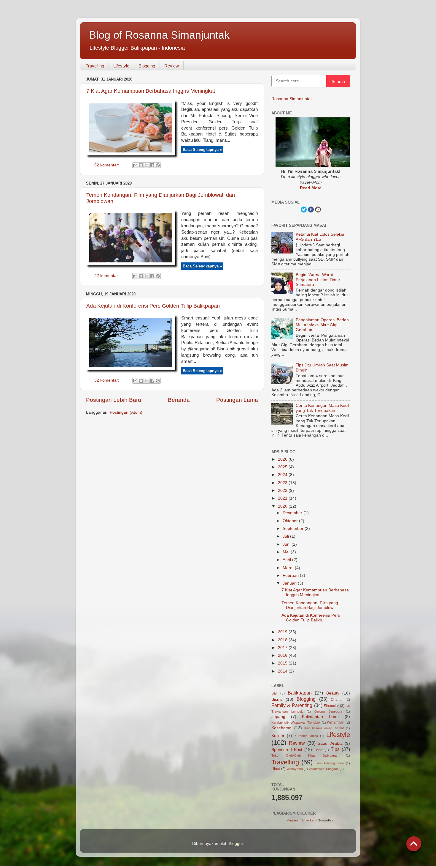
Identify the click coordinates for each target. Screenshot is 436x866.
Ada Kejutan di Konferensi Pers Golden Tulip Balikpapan (153, 306)
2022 (283, 490)
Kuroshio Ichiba (306, 736)
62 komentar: (107, 165)
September (294, 528)
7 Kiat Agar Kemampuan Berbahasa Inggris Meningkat (150, 91)
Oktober (291, 521)
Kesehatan (281, 728)
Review (171, 65)
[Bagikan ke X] (146, 165)
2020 (283, 506)
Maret (289, 568)
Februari (291, 575)
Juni (287, 544)
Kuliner (277, 735)
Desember (293, 513)
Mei (287, 552)
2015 (283, 663)
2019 (283, 632)
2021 (283, 498)
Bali (274, 693)
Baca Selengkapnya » (202, 149)
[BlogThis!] (141, 165)
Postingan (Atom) (126, 412)
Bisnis (276, 699)
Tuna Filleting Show (329, 763)
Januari (290, 583)
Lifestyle (121, 65)
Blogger (236, 843)
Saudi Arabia (330, 743)
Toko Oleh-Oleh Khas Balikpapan (304, 755)
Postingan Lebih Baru (113, 400)
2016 (283, 655)
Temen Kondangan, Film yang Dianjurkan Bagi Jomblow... (309, 605)
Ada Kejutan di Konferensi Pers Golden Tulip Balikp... (310, 617)
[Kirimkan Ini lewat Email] (135, 165)
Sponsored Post (286, 749)
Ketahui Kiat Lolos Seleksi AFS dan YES (320, 236)
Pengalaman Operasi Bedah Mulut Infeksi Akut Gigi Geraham (322, 325)
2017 (283, 647)
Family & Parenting (291, 705)
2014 (283, 671)
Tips (335, 749)
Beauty (332, 693)
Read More (311, 188)
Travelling (95, 65)
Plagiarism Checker (301, 820)
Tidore (318, 750)
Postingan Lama (237, 400)
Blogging (147, 65)
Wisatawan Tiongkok (324, 769)
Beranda (179, 400)
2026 (283, 459)
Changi (337, 699)
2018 (283, 640)
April (287, 560)
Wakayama (295, 769)
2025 (283, 467)
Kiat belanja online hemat (324, 728)
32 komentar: (107, 380)
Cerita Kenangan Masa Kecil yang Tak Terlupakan (322, 407)
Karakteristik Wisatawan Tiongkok (296, 722)
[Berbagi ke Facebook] (152, 165)
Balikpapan (300, 692)
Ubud (275, 769)
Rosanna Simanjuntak (292, 99)
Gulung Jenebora (328, 711)
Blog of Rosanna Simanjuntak (159, 35)
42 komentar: (107, 275)
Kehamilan (335, 722)
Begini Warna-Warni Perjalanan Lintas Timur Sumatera (318, 279)
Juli (286, 536)
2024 (283, 475)
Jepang (278, 716)
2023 (283, 483)
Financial (331, 706)
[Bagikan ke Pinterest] (158, 165)
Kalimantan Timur (320, 716)
